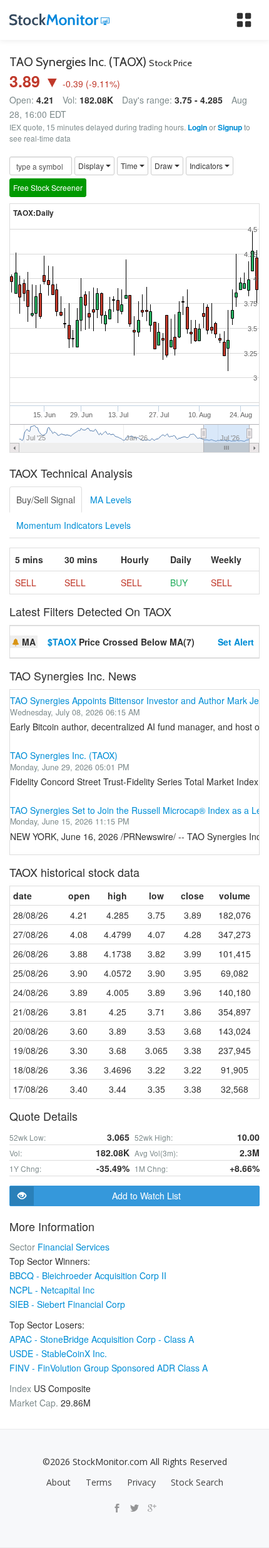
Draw (165, 165)
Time (130, 165)
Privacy (141, 1482)
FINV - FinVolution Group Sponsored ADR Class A (108, 1368)
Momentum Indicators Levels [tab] (73, 525)
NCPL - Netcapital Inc (51, 1290)
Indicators (207, 165)
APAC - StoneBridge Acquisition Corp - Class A (101, 1339)
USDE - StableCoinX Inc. (58, 1353)
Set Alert (236, 642)
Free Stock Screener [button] (48, 187)
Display (92, 165)
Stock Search (197, 1482)
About (58, 1482)
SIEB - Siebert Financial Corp (67, 1304)
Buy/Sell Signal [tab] (45, 499)
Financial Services (73, 1247)
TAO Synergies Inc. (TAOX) (64, 755)
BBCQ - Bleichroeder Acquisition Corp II (87, 1275)
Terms (99, 1482)
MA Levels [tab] (110, 499)
